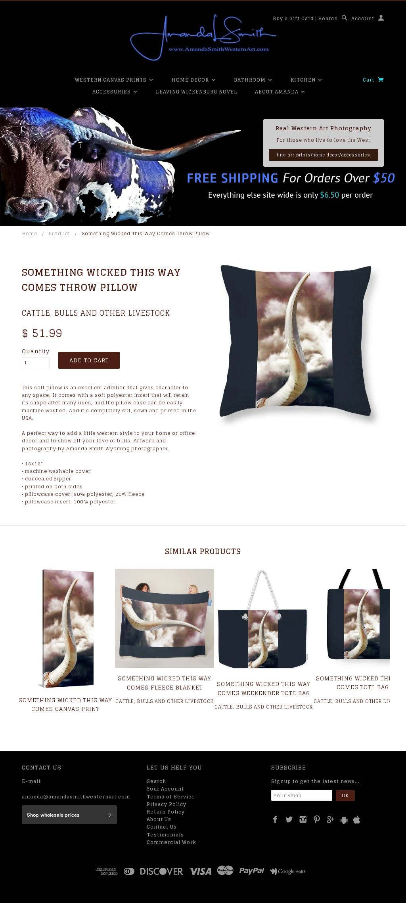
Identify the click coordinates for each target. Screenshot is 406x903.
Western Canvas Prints (111, 80)
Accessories (112, 92)
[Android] (344, 820)
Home (29, 233)
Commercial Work (171, 842)
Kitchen (304, 80)
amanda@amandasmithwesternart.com (76, 797)
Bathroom (250, 80)
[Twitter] (289, 819)
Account (362, 18)
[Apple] (356, 820)
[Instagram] (303, 819)
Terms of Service (171, 797)
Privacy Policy (166, 804)
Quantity (36, 351)
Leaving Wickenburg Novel (196, 92)
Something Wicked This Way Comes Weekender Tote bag (263, 688)
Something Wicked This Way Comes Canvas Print (65, 704)
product (59, 233)
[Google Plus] (331, 819)
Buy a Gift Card (293, 18)
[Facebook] (275, 819)
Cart (369, 80)
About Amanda (277, 92)
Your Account (165, 789)
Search (328, 18)
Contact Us (162, 827)
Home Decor (191, 80)
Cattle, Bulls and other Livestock (96, 313)
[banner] (203, 37)
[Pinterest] (317, 819)
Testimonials (165, 835)
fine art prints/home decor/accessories (323, 154)
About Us (159, 819)
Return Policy (166, 812)
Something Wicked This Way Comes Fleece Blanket (164, 682)
